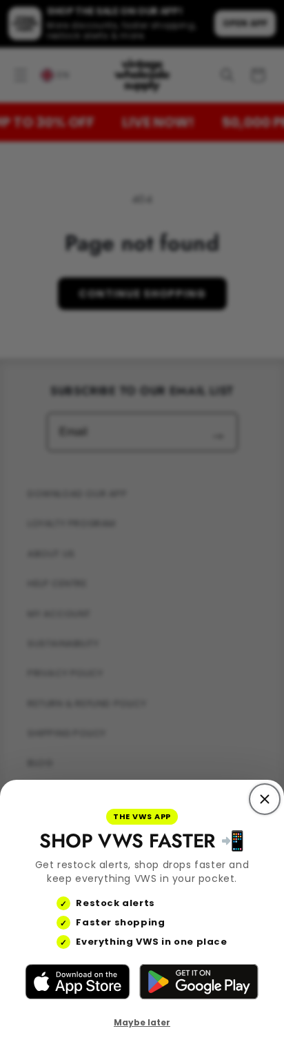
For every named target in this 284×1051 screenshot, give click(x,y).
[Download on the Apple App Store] (77, 982)
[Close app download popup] (264, 799)
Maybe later (142, 1022)
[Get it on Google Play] (198, 982)
